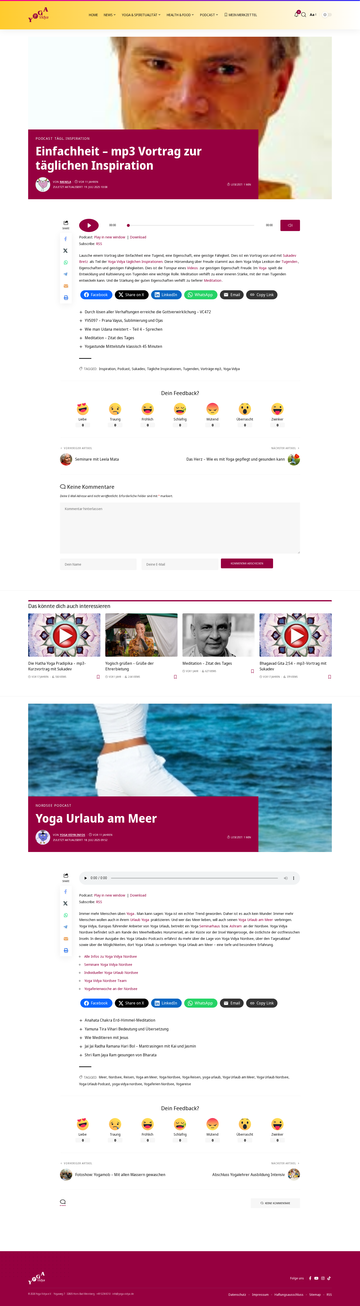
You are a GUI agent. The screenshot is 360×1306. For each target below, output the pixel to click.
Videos (192, 267)
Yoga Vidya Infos (72, 835)
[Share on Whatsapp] (66, 262)
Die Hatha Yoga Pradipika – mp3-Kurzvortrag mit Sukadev (57, 666)
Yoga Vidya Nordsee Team (105, 980)
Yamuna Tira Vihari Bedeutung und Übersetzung (126, 1029)
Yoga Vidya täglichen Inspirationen (135, 261)
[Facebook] (310, 1278)
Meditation (212, 280)
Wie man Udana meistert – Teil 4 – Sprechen (123, 329)
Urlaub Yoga (139, 919)
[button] (303, 15)
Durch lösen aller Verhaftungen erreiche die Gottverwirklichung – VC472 (148, 312)
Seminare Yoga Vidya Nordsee (108, 964)
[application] (189, 224)
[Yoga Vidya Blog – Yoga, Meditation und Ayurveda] (36, 1278)
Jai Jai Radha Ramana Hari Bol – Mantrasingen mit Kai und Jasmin (140, 1046)
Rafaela (65, 182)
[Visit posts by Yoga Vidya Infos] (43, 837)
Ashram (235, 925)
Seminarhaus (209, 925)
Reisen (129, 1077)
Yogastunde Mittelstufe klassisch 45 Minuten (123, 346)
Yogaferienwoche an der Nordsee (110, 988)
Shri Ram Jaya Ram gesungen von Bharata (120, 1055)
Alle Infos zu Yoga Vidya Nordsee (110, 956)
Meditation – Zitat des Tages (109, 337)
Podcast (44, 138)
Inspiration (107, 368)
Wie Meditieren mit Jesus (106, 1037)
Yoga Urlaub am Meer (255, 919)
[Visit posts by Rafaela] (43, 184)
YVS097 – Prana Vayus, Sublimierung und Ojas (124, 320)
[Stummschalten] (290, 225)
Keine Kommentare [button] (277, 1203)
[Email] (66, 286)
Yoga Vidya (231, 368)
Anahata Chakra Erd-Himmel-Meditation (120, 1020)
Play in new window (109, 236)
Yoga (262, 267)
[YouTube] (316, 1278)
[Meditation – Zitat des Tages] (218, 635)
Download (138, 236)
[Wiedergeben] (89, 225)
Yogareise (183, 1084)
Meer (103, 1077)
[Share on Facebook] (66, 239)
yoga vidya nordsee (127, 1084)
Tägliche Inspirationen (164, 368)
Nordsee (44, 805)
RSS (99, 243)
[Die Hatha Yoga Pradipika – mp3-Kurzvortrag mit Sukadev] (64, 635)
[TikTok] (329, 1278)
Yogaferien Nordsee (159, 1084)
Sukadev (138, 368)
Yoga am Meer (146, 1077)
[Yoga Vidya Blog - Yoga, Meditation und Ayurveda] (38, 14)
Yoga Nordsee (169, 1077)
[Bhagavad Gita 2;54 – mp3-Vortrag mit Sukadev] (296, 635)
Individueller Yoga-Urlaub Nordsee (111, 972)
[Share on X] (66, 250)
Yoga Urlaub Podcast (94, 1084)
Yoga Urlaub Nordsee (272, 1077)
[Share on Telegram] (66, 274)
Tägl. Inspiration (71, 138)
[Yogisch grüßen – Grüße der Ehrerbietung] (141, 635)
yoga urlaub (212, 1077)
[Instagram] (323, 1278)
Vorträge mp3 (211, 368)
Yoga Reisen (191, 1077)
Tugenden (289, 261)
